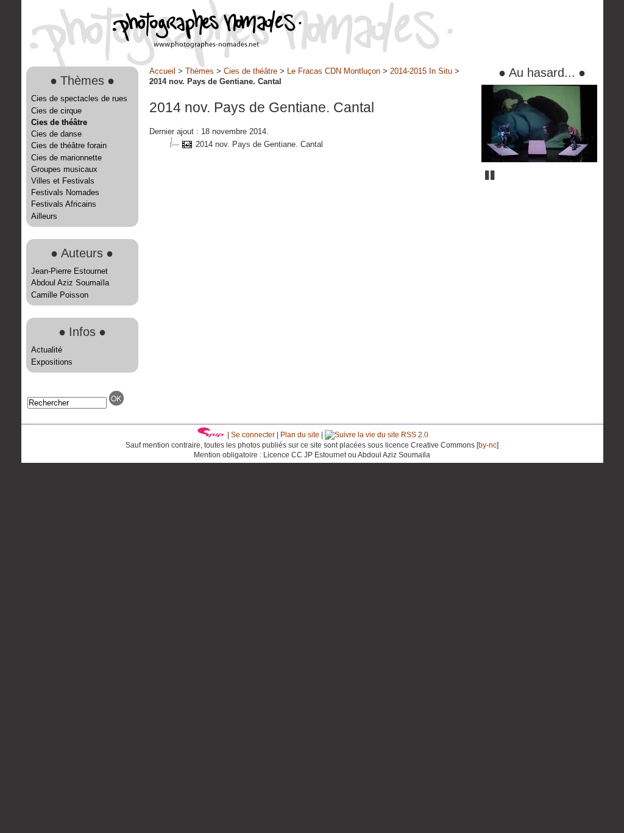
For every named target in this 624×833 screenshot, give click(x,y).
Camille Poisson (59, 294)
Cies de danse (56, 133)
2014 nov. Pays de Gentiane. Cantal (259, 144)
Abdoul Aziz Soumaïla (70, 282)
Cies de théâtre (59, 122)
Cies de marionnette (66, 157)
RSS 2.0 (413, 434)
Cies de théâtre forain (69, 145)
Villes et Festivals (62, 180)
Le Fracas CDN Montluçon (333, 71)
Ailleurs (44, 216)
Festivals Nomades (65, 192)
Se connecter (253, 434)
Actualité (46, 349)
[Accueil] (161, 45)
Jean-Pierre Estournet (69, 271)
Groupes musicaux (64, 169)
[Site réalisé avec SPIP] (210, 434)
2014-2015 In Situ (421, 71)
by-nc (487, 445)
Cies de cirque (56, 110)
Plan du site (299, 434)
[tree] (310, 144)
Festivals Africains (63, 204)
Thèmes (199, 71)
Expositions (52, 361)
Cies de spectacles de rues (79, 98)
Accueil (162, 71)
